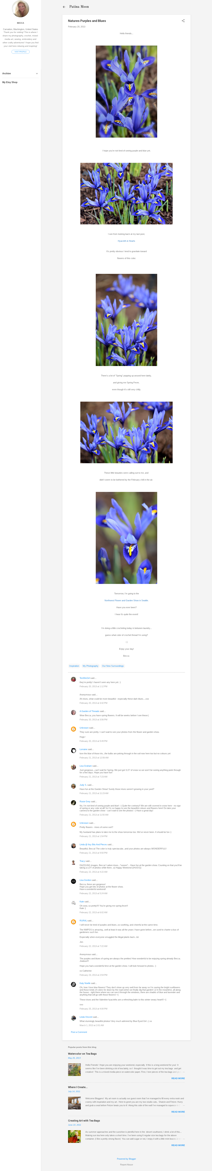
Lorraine (83, 749)
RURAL (83, 920)
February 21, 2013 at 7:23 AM (93, 776)
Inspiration (74, 666)
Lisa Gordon (85, 880)
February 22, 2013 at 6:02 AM (93, 912)
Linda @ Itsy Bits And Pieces (93, 844)
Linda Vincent (86, 1017)
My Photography (90, 666)
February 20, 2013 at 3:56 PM (93, 719)
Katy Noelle (85, 983)
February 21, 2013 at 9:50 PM (93, 853)
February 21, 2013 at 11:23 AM (94, 793)
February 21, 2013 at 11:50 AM (94, 814)
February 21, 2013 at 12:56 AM (94, 757)
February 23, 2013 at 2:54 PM (93, 975)
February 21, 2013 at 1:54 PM (93, 836)
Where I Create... (78, 1087)
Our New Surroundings (113, 666)
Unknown (84, 728)
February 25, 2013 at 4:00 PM (93, 1008)
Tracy (82, 861)
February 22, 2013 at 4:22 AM (93, 872)
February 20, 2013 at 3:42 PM (93, 703)
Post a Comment (79, 1032)
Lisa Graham (86, 766)
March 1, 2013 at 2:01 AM (92, 1025)
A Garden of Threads (89, 711)
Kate (82, 901)
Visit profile (21, 52)
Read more (178, 1078)
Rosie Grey (85, 801)
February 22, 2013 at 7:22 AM (93, 946)
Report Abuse (126, 1164)
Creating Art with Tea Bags (84, 1120)
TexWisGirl (85, 678)
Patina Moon (79, 7)
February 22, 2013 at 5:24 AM (93, 893)
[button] (183, 21)
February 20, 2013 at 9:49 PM (93, 741)
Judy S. (83, 785)
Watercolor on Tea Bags (82, 1053)
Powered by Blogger (126, 1159)
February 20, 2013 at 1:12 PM (93, 686)
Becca (20, 23)
